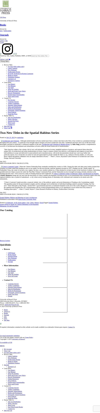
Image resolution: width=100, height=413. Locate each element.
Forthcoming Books (14, 72)
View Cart (7, 128)
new (1, 31)
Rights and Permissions (15, 393)
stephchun (20, 137)
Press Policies (12, 112)
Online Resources (13, 379)
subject (2, 41)
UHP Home (11, 253)
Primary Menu (5, 61)
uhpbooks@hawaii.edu (12, 305)
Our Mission (12, 86)
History (36, 202)
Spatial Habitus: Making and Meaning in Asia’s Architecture (18, 197)
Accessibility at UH (6, 342)
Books (3, 25)
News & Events (13, 276)
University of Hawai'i (18, 339)
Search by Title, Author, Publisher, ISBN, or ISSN (15, 56)
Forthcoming (12, 260)
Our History (11, 84)
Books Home (12, 255)
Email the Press (12, 114)
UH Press (3, 17)
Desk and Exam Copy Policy (17, 91)
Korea (42, 202)
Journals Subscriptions (15, 287)
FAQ (5, 318)
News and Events (13, 96)
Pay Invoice (11, 100)
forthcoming (7, 31)
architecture (9, 202)
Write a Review (12, 119)
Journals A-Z (12, 79)
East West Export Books (15, 407)
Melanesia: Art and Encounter (9, 206)
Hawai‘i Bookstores (14, 93)
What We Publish (13, 89)
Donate (10, 296)
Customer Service (13, 102)
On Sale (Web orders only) (16, 66)
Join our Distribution (14, 117)
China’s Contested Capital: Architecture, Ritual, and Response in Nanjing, (76, 173)
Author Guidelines (13, 103)
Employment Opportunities (16, 95)
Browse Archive (5, 240)
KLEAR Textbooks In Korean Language (20, 73)
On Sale (10, 262)
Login (2, 42)
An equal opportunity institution (10, 336)
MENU (2, 346)
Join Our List (8, 126)
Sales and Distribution (14, 107)
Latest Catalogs (12, 68)
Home (6, 310)
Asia (27, 202)
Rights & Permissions (14, 109)
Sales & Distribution (14, 289)
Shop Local (11, 123)
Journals (4, 35)
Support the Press (13, 121)
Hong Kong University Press (27, 199)
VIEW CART (4, 59)
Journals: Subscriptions (15, 105)
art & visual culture (20, 202)
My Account (8, 349)
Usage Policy (29, 337)
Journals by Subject (14, 80)
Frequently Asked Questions (16, 110)
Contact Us (11, 124)
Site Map (6, 320)
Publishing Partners (14, 77)
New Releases (12, 70)
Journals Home (12, 256)
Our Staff (11, 87)
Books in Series (12, 75)
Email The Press (13, 294)
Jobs (5, 317)
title (6, 41)
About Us (7, 311)
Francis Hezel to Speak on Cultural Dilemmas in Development (19, 204)
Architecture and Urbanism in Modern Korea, (56, 144)
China (32, 202)
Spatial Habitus (53, 202)
